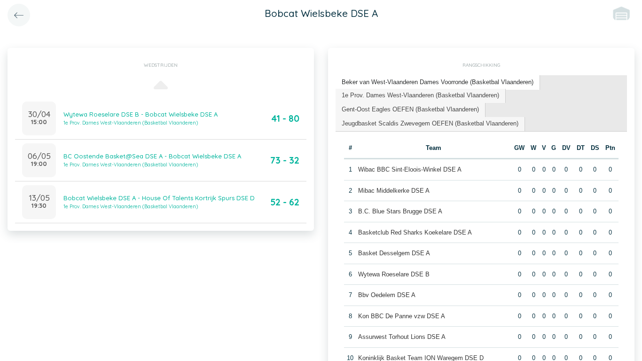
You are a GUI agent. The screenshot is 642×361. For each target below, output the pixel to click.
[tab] (438, 82)
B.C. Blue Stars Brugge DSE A (400, 211)
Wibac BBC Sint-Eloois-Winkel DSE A (410, 169)
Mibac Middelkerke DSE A (394, 190)
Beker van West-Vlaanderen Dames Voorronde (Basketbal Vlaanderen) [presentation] (437, 82)
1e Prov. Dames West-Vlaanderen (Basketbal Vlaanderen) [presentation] (420, 95)
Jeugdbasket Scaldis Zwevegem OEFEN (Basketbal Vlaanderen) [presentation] (430, 123)
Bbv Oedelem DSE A (386, 294)
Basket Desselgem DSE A (394, 253)
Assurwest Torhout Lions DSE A (402, 336)
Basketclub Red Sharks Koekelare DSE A (415, 232)
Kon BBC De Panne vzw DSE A (401, 316)
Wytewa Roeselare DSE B (394, 274)
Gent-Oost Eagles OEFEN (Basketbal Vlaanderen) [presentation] (410, 109)
